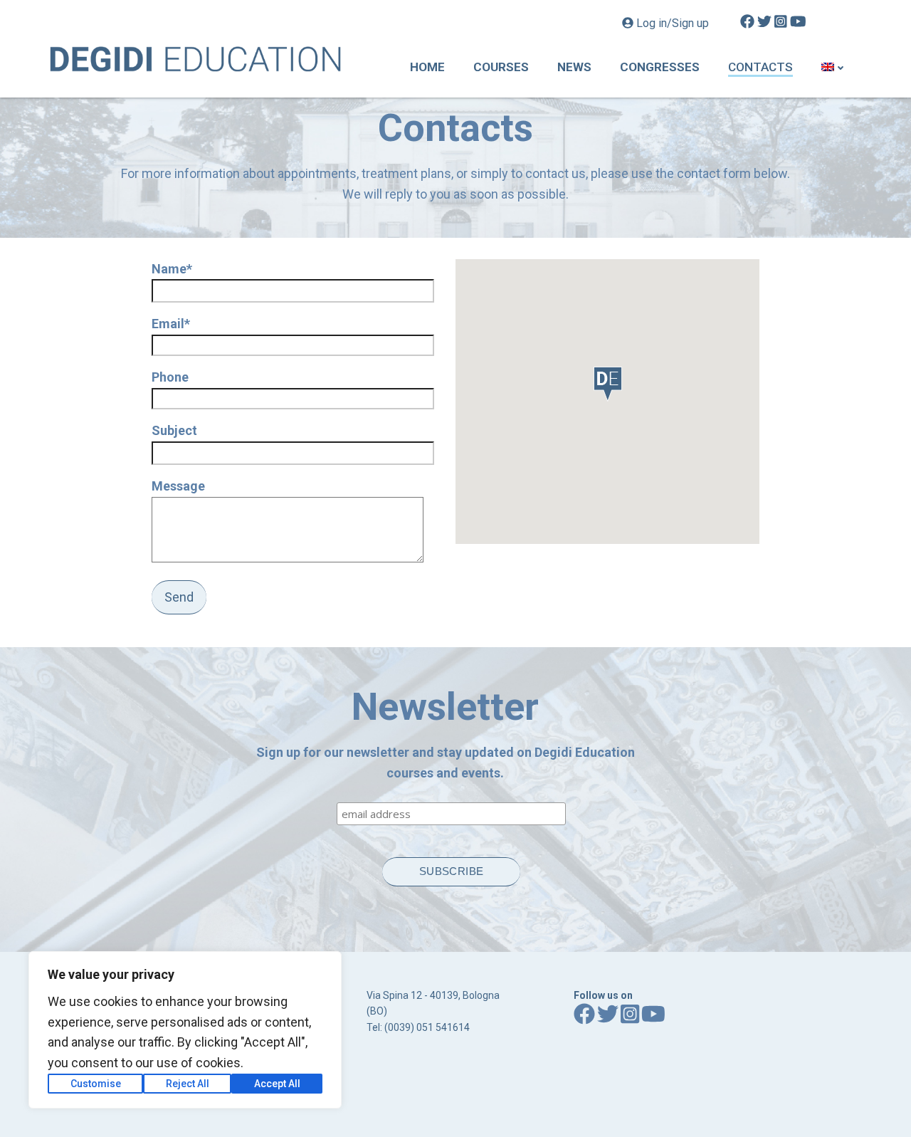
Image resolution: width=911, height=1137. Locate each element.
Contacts (760, 67)
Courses (501, 67)
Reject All (187, 1083)
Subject (174, 430)
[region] (185, 1030)
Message (178, 485)
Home (427, 67)
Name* (172, 268)
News (574, 67)
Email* (171, 323)
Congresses (660, 67)
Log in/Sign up (672, 23)
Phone (170, 377)
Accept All (277, 1083)
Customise (95, 1083)
